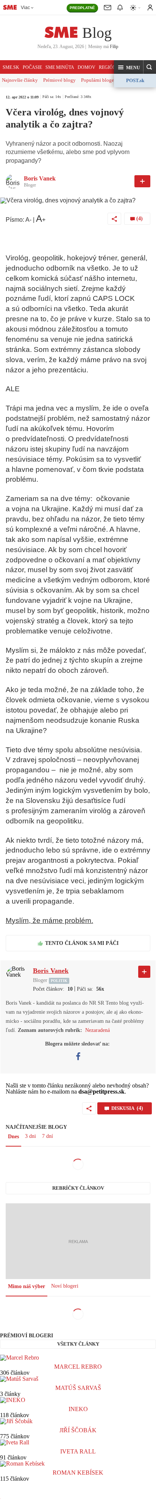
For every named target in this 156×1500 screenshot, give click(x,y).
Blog (97, 32)
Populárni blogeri (99, 80)
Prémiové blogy (59, 80)
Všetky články (78, 1344)
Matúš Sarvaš (78, 1388)
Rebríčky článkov (78, 1188)
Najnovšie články (20, 80)
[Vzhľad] (135, 7)
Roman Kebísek (78, 1472)
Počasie (32, 67)
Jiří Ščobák (78, 1430)
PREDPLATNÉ (82, 8)
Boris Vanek (40, 178)
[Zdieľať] (114, 219)
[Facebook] (78, 1056)
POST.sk (135, 80)
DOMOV (86, 67)
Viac (25, 7)
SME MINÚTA (59, 67)
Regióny (109, 67)
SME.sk (11, 67)
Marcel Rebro (78, 1366)
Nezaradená (97, 1030)
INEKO (78, 1409)
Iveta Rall (78, 1451)
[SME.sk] (10, 7)
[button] (129, 67)
